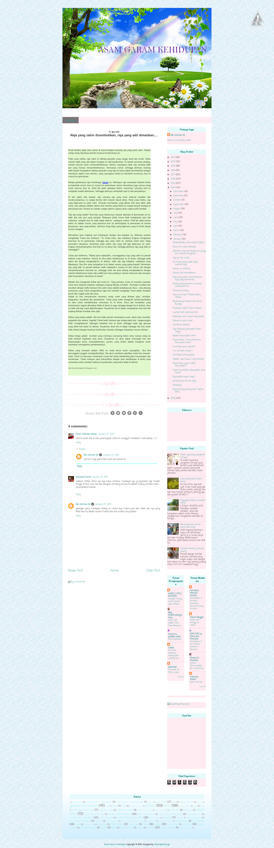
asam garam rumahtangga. (129, 802)
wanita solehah (168, 827)
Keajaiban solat (106, 810)
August (177, 208)
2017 (173, 174)
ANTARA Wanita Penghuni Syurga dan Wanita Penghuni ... (189, 252)
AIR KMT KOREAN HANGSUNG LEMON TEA (173, 654)
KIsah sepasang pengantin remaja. (192, 456)
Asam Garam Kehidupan (115, 844)
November (178, 195)
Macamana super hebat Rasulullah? (184, 365)
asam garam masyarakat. (98, 802)
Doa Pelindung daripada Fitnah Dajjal (187, 330)
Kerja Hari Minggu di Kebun (194, 622)
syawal (103, 827)
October (177, 200)
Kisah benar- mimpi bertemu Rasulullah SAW (187, 341)
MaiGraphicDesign (162, 844)
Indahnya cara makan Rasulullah (188, 316)
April (175, 226)
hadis (123, 806)
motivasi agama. (194, 817)
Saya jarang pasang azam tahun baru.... (188, 390)
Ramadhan (117, 824)
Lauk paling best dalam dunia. (191, 480)
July (175, 213)
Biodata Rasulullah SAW (184, 335)
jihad (195, 806)
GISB (107, 806)
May (175, 221)
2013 (173, 398)
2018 (173, 170)
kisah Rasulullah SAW (130, 818)
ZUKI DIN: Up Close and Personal (196, 636)
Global (114, 806)
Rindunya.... (178, 385)
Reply (78, 442)
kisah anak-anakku (119, 814)
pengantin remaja (166, 821)
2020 (173, 161)
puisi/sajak (101, 824)
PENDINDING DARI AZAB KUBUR (188, 242)
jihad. (202, 806)
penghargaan (182, 821)
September (178, 204)
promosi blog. (89, 824)
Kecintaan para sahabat (184, 346)
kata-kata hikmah (82, 810)
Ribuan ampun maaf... (183, 320)
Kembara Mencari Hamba (194, 593)
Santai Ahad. (172, 824)
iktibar (150, 805)
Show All (181, 677)
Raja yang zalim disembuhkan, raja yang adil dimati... (187, 278)
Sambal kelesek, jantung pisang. (192, 550)
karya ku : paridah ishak (174, 635)
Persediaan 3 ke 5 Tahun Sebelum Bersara (196, 645)
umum (150, 828)
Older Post (153, 570)
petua (77, 824)
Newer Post (75, 570)
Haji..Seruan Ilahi (136, 806)
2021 (173, 157)
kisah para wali (106, 817)
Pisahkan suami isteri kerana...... (188, 308)
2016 (173, 179)
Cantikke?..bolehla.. (181, 324)
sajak (158, 824)
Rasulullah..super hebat (184, 376)
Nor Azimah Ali (91, 455)
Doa (174, 802)
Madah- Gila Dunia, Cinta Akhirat (188, 359)
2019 (173, 166)
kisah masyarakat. (146, 814)
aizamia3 (172, 667)
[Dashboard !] (258, 32)
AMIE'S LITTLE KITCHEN (175, 595)
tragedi (140, 827)
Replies (82, 449)
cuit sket (161, 802)
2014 (173, 187)
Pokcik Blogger (197, 617)
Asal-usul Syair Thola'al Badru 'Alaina (187, 296)
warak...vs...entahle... (182, 268)
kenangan (174, 810)
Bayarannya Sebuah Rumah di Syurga (187, 303)
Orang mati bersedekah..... (185, 272)
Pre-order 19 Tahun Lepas (173, 671)
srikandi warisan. (88, 827)
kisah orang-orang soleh (170, 814)
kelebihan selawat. (144, 810)
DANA (171, 648)
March (176, 230)
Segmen (187, 824)
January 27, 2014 (106, 434)
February (178, 234)
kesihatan (187, 810)
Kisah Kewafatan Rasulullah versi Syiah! (189, 371)
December (178, 191)
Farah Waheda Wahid (86, 434)
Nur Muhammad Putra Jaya (132, 821)
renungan (133, 824)
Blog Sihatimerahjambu (175, 615)
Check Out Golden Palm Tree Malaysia (174, 623)
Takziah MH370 (126, 827)
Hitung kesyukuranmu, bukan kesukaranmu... (187, 285)
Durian (199, 802)
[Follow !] (256, 35)
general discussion (84, 805)
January (177, 239)
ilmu (167, 805)
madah (167, 818)
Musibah (98, 821)
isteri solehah (184, 806)
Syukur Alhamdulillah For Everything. (197, 665)
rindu (145, 824)
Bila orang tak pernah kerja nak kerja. (190, 526)
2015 (173, 183)
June (176, 217)
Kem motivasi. (160, 810)
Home (70, 120)
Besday (150, 802)
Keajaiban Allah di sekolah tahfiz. (192, 502)
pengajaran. (151, 821)
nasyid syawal (112, 821)
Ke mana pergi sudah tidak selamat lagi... (185, 263)
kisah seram (154, 818)
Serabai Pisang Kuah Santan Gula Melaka (175, 601)
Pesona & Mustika (194, 659)
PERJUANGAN (174, 639)
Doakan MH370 (186, 802)
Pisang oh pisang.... (181, 290)
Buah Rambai (196, 682)
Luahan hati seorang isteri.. (186, 312)
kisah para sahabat (81, 818)
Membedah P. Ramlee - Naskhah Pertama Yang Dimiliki (196, 603)
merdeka (180, 818)
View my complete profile (179, 140)
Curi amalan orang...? (182, 350)
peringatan (198, 821)
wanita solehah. (185, 828)
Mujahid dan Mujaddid (80, 821)
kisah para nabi (194, 814)
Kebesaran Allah (125, 810)
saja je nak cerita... (181, 257)
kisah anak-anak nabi (94, 814)
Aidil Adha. (77, 802)
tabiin (113, 827)
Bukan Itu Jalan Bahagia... (185, 246)
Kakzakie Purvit (83, 477)
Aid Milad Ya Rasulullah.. (184, 355)
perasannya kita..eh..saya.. (185, 381)
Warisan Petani (194, 678)
